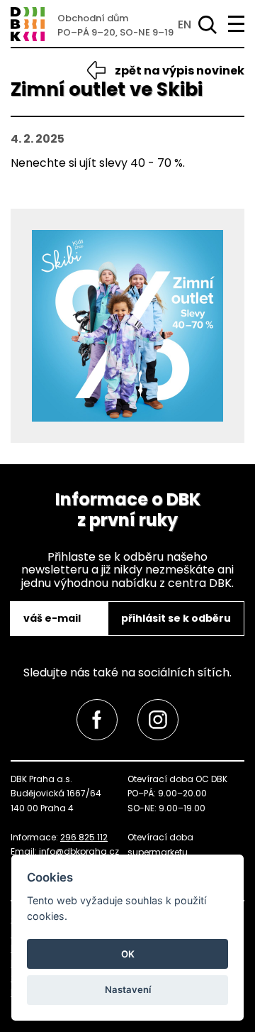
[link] (97, 719)
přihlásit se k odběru (176, 618)
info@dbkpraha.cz (79, 851)
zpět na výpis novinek (179, 70)
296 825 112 (84, 837)
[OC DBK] (28, 24)
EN (184, 24)
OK (128, 954)
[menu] (236, 24)
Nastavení (128, 989)
